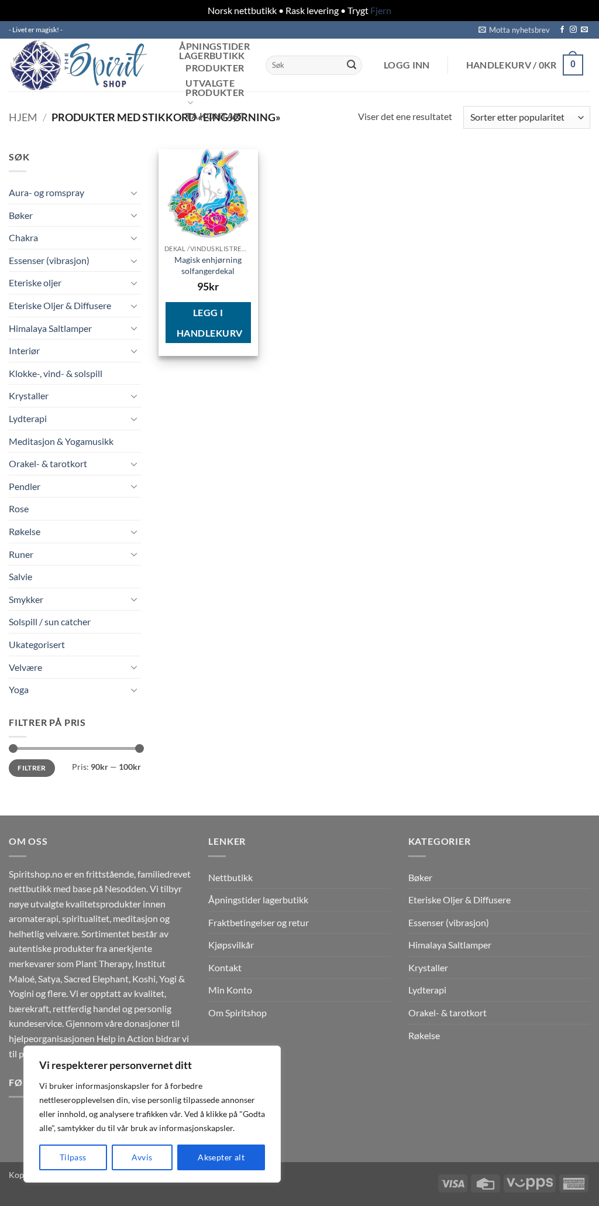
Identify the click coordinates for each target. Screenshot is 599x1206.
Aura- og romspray (46, 192)
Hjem (23, 117)
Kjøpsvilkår (231, 944)
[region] (152, 1114)
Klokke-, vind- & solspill (55, 373)
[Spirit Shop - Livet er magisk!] (81, 65)
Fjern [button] (380, 10)
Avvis (142, 1157)
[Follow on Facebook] (562, 30)
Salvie (20, 576)
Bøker (21, 215)
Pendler (24, 486)
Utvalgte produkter (214, 88)
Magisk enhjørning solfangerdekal (208, 265)
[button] (514, 30)
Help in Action (125, 1038)
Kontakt (225, 967)
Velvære (25, 667)
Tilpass (73, 1157)
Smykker (26, 599)
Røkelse (24, 531)
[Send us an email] (584, 30)
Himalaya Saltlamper (50, 328)
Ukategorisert (37, 644)
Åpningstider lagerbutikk (214, 51)
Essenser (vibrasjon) (49, 260)
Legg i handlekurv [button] (210, 322)
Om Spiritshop (237, 1012)
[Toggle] (134, 193)
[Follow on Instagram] (573, 30)
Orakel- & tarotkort (48, 463)
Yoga (19, 689)
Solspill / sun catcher (50, 621)
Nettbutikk (230, 877)
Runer (21, 554)
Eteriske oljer (35, 282)
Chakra (23, 237)
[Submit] (352, 65)
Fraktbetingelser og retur (258, 922)
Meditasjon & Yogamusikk (61, 441)
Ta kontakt (215, 116)
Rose (19, 508)
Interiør (24, 350)
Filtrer (32, 767)
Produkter (214, 68)
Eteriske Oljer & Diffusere (60, 305)
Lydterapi (28, 418)
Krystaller (29, 395)
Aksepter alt (221, 1157)
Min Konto (230, 989)
